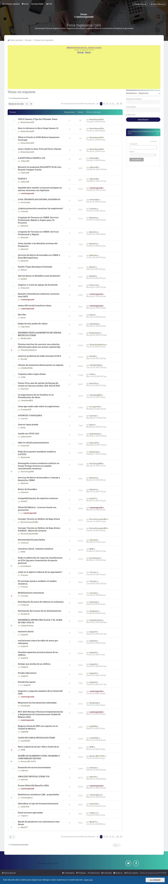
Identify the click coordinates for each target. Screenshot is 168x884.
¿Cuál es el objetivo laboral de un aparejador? (40, 572)
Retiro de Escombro (27, 489)
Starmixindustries (29, 350)
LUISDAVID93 (26, 368)
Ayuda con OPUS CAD (28, 433)
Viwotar (24, 211)
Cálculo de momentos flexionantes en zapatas (40, 365)
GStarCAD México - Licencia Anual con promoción (37, 508)
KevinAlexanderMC (29, 522)
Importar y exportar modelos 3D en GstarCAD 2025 (40, 692)
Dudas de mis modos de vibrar (33, 323)
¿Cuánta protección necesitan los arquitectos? (40, 208)
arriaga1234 (26, 409)
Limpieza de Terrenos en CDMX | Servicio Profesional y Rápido (38, 233)
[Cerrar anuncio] (159, 47)
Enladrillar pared (26, 682)
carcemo (24, 596)
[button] (97, 104)
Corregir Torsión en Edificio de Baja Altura (39, 519)
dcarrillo (25, 389)
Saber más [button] (88, 880)
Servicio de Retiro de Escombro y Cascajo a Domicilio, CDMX (39, 478)
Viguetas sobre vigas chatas (32, 374)
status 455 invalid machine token (34, 305)
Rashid (24, 279)
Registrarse (143, 93)
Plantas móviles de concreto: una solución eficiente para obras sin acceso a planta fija (39, 345)
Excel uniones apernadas (30, 812)
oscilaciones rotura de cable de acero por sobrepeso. (38, 641)
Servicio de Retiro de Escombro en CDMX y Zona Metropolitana (39, 256)
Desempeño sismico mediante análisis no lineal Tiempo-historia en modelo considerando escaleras (38, 466)
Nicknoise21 (26, 338)
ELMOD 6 (22, 178)
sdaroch (24, 779)
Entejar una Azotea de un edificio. (34, 664)
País (131, 152)
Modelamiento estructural (31, 592)
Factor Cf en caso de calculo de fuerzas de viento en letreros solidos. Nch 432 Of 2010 (39, 384)
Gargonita (25, 614)
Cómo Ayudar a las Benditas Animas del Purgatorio (38, 244)
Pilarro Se (25, 288)
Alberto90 (25, 161)
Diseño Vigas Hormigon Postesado (35, 266)
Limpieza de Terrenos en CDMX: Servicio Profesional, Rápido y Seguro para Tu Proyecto (38, 220)
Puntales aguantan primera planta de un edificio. (38, 653)
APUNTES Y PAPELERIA (30, 415)
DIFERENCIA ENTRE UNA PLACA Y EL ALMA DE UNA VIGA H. (40, 621)
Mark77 (24, 827)
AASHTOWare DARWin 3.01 (31, 158)
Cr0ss (23, 377)
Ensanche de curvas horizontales (34, 767)
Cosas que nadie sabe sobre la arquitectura (38, 406)
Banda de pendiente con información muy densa (39, 823)
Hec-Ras (22, 314)
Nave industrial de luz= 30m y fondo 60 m (38, 746)
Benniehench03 (27, 122)
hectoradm (25, 202)
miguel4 (24, 634)
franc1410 (25, 446)
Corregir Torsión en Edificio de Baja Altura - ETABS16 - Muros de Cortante (39, 529)
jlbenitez (24, 226)
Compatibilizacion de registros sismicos (38, 498)
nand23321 (25, 741)
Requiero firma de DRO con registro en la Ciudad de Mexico (38, 727)
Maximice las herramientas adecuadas (37, 702)
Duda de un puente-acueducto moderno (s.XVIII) (37, 452)
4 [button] (110, 104)
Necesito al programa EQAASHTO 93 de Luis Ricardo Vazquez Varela (39, 168)
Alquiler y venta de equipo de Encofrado (38, 284)
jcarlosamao (26, 566)
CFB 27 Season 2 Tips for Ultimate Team (37, 119)
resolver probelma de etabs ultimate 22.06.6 (39, 356)
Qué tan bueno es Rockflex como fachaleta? (39, 275)
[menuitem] (25, 4)
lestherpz (25, 605)
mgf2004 (24, 732)
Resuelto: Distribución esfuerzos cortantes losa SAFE (38, 295)
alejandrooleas (27, 625)
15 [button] (117, 104)
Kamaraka (25, 457)
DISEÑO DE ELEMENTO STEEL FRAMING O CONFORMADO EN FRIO (39, 757)
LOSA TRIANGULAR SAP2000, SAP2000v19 (39, 199)
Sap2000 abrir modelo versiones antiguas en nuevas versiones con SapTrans (40, 189)
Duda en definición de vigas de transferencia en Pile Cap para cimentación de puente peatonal (40, 560)
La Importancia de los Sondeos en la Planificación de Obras (36, 396)
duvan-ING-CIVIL (28, 761)
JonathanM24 (27, 400)
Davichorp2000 (27, 471)
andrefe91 (25, 807)
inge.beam (25, 327)
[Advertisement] (84, 71)
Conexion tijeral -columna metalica (35, 548)
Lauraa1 (24, 418)
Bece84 (24, 359)
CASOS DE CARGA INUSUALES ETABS (36, 737)
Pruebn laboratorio (27, 673)
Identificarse (131, 93)
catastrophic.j (27, 797)
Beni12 (24, 270)
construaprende (27, 193)
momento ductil (26, 631)
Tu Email (133, 144)
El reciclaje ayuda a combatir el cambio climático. (37, 582)
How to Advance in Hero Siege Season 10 (38, 128)
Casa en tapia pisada (28, 424)
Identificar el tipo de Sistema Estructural (38, 803)
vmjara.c (24, 816)
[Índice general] (84, 15)
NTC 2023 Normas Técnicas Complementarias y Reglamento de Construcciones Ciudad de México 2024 (40, 714)
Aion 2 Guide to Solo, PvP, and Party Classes (39, 149)
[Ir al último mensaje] (103, 119)
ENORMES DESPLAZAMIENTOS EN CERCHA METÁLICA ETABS (39, 334)
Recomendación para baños (31, 539)
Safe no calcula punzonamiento (33, 442)
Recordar (131, 115)
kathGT (24, 501)
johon (23, 318)
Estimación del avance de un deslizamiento (39, 610)
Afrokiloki (25, 706)
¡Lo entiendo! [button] (155, 880)
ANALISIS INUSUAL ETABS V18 (33, 776)
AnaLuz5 (24, 543)
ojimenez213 (26, 436)
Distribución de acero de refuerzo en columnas (41, 601)
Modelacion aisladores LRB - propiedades (38, 794)
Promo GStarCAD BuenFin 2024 (33, 785)
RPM (23, 552)
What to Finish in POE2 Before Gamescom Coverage (38, 138)
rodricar (24, 770)
